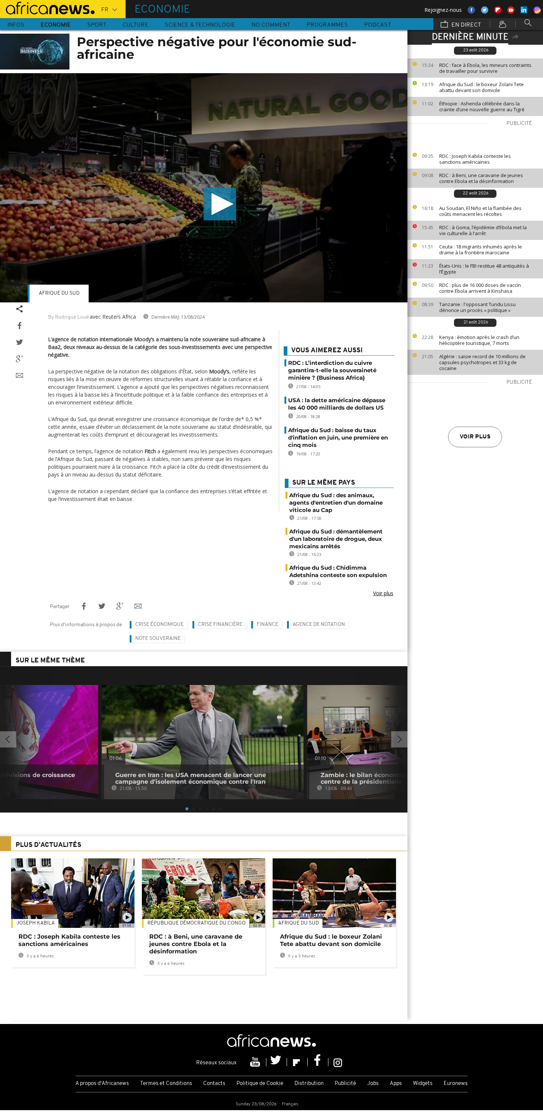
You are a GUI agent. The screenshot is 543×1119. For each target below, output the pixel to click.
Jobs (373, 1083)
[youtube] (256, 1062)
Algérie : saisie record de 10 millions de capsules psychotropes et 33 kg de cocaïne (482, 362)
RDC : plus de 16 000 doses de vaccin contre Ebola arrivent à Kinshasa (480, 288)
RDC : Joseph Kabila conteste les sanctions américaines (475, 159)
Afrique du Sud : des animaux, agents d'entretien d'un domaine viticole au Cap (336, 502)
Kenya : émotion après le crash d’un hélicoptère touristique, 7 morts (479, 340)
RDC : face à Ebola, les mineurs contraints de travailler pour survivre (485, 68)
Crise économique (159, 624)
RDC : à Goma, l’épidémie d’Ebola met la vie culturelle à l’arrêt (483, 230)
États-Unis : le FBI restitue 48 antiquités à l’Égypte (484, 269)
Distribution (309, 1083)
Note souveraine (158, 638)
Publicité (345, 1083)
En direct (465, 25)
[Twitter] (276, 1062)
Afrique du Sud (59, 293)
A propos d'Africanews (102, 1083)
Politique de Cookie (259, 1083)
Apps (396, 1083)
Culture (135, 25)
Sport (96, 25)
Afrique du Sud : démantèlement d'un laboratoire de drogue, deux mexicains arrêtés (336, 539)
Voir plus (475, 437)
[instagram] (337, 1062)
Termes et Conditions (166, 1083)
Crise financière (220, 624)
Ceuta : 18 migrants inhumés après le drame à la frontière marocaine (480, 249)
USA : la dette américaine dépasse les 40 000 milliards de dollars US (336, 404)
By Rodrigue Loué (68, 317)
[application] (203, 187)
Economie (56, 25)
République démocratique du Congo (196, 923)
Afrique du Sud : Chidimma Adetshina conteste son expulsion (338, 571)
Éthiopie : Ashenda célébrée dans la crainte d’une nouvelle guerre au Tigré (482, 106)
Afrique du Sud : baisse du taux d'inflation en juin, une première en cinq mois (338, 437)
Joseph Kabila (36, 923)
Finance (267, 624)
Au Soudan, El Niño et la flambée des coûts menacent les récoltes (480, 211)
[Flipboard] (297, 1062)
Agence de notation (319, 624)
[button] (220, 204)
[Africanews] (47, 7)
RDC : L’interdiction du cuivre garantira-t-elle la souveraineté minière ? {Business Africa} (332, 370)
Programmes (327, 25)
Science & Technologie (200, 25)
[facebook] (318, 1062)
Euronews (456, 1083)
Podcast (377, 25)
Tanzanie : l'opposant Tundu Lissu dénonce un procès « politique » (477, 307)
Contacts (214, 1083)
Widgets (423, 1083)
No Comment (271, 25)
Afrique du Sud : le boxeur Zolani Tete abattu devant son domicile (481, 87)
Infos (15, 25)
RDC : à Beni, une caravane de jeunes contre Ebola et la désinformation (481, 178)
